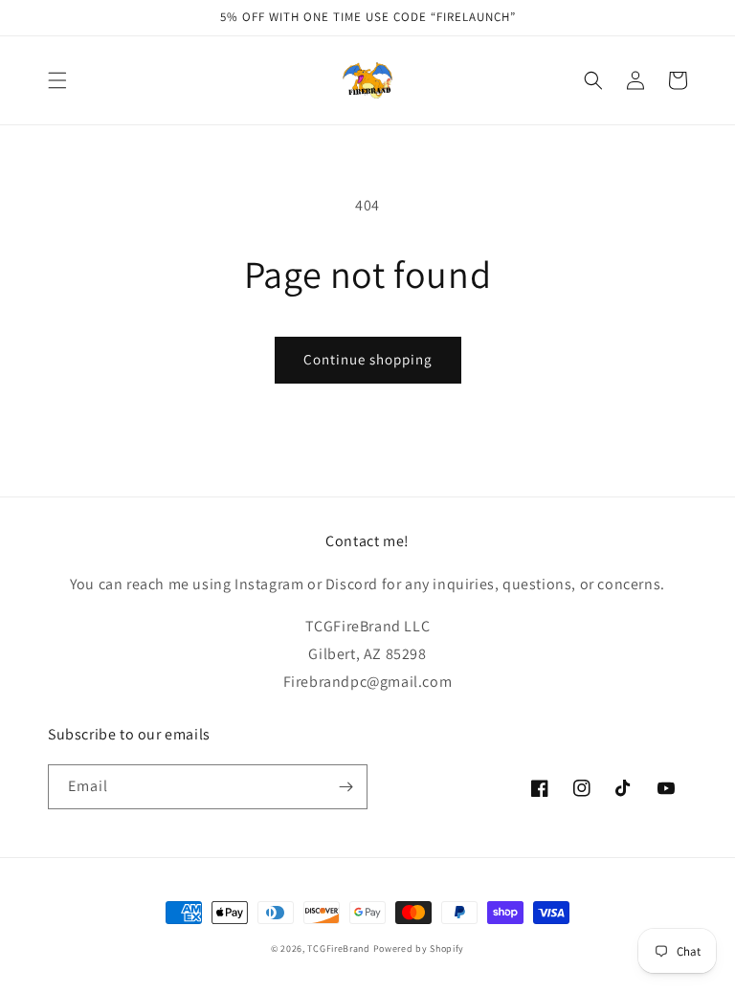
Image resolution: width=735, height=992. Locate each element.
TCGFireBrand (338, 948)
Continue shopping (368, 359)
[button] (57, 80)
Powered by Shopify (419, 948)
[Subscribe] (345, 786)
